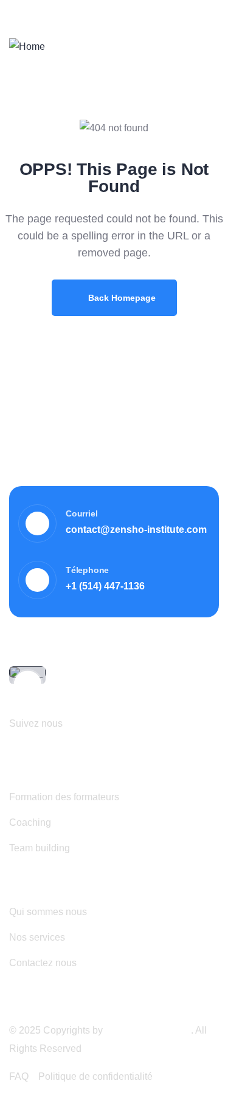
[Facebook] (184, 10)
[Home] (27, 46)
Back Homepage (121, 298)
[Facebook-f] (79, 722)
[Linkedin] (205, 10)
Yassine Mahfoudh (148, 1030)
